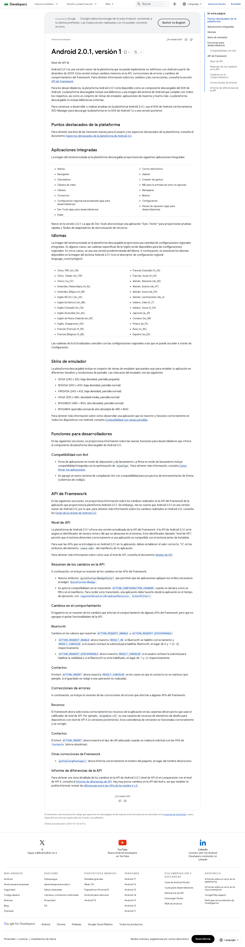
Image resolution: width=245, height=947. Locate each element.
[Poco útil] (191, 39)
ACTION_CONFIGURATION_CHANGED (133, 588)
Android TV (90, 900)
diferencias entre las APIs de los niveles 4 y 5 (111, 785)
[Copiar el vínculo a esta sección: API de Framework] (90, 494)
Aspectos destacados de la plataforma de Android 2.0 (99, 136)
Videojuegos (50, 879)
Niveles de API (164, 555)
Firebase (76, 924)
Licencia (23, 939)
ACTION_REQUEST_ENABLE (113, 633)
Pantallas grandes (93, 879)
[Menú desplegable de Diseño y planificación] (97, 4)
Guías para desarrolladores (179, 887)
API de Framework (62, 81)
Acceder (236, 3)
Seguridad (9, 889)
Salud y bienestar (53, 889)
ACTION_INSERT (72, 674)
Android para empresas (16, 884)
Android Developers (61, 39)
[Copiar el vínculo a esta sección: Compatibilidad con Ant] (91, 455)
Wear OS (89, 884)
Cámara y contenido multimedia (61, 894)
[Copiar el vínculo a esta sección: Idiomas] (69, 236)
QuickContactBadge (82, 582)
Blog (6, 905)
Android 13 (130, 900)
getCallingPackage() (72, 761)
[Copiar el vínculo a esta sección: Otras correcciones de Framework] (103, 754)
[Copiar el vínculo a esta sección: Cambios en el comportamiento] (104, 606)
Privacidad (49, 900)
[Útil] (186, 39)
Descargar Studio (174, 898)
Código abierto (12, 894)
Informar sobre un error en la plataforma (220, 880)
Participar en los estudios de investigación (219, 901)
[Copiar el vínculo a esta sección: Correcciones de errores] (93, 688)
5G (46, 905)
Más (108, 3)
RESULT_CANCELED (69, 644)
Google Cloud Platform (100, 924)
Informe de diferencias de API (94, 781)
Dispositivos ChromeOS (96, 889)
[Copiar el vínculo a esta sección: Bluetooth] (69, 627)
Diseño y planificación (80, 3)
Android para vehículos (96, 894)
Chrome (61, 924)
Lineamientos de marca (43, 939)
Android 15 (130, 889)
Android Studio (217, 3)
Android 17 (130, 879)
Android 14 (130, 894)
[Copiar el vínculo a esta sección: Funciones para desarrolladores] (115, 434)
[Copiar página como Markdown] (136, 52)
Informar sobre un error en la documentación (220, 888)
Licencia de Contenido (175, 814)
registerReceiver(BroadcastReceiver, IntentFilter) (115, 596)
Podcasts (9, 910)
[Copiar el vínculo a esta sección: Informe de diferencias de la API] (105, 771)
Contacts (58, 744)
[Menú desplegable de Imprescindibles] (58, 4)
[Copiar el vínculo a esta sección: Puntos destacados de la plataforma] (123, 125)
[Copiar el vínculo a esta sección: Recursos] (67, 705)
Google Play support (215, 894)
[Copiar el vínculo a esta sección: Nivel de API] (73, 523)
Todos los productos (130, 924)
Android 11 (130, 910)
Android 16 (130, 884)
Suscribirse (203, 939)
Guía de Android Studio (177, 882)
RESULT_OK (116, 640)
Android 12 (130, 905)
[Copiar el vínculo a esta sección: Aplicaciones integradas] (100, 150)
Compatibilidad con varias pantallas (126, 420)
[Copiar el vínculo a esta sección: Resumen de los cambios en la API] (107, 565)
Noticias (8, 900)
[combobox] (152, 4)
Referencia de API (174, 892)
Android (8, 879)
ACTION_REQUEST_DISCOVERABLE (152, 633)
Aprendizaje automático (57, 884)
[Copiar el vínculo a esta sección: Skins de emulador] (89, 362)
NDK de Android (173, 903)
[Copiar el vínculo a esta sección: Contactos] (70, 668)
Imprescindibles (44, 3)
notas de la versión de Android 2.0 (75, 513)
